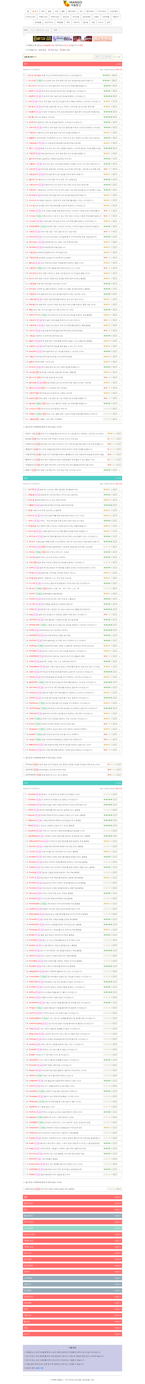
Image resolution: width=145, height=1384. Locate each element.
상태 (108, 22)
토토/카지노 (49, 22)
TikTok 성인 (55, 17)
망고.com (68, 45)
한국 (43, 11)
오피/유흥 (105, 17)
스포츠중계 (114, 11)
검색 (55, 30)
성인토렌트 (87, 17)
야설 (93, 22)
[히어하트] (82, 39)
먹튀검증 (60, 22)
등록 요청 (119, 69)
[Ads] (102, 39)
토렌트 (96, 17)
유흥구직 (116, 17)
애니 (81, 11)
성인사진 (66, 17)
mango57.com (49, 45)
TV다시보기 (102, 11)
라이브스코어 (30, 17)
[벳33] (42, 39)
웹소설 (85, 22)
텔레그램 (39, 1368)
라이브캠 (76, 17)
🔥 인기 (35, 11)
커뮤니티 (76, 22)
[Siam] (62, 39)
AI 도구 (100, 22)
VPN (68, 22)
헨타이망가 (72, 11)
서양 (56, 11)
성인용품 (38, 22)
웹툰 (63, 11)
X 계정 (80, 45)
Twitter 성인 (43, 17)
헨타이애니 (90, 11)
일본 (49, 11)
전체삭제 (108, 57)
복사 (98, 57)
